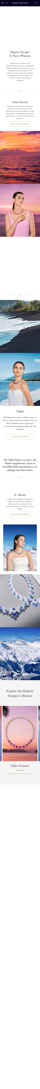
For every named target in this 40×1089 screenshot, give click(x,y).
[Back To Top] (36, 1085)
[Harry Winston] (20, 3)
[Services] (7, 3)
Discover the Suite (20, 436)
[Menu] (3, 3)
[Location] (37, 3)
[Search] (34, 3)
